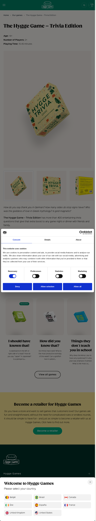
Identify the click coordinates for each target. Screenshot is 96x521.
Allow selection (47, 286)
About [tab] (78, 240)
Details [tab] (47, 240)
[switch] (35, 276)
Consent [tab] (16, 240)
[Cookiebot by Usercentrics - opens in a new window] (81, 232)
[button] (18, 497)
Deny (17, 286)
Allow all (77, 286)
